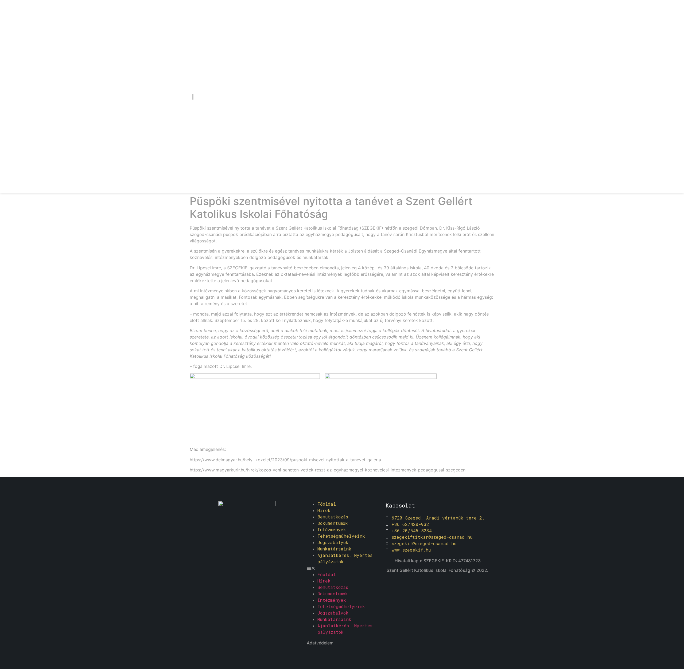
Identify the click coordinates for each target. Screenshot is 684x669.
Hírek (324, 510)
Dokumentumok (332, 523)
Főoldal (326, 504)
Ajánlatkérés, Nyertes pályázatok (344, 558)
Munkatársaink (334, 549)
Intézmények (331, 529)
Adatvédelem (320, 643)
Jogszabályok (332, 542)
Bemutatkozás (332, 517)
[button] (343, 568)
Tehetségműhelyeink (341, 536)
